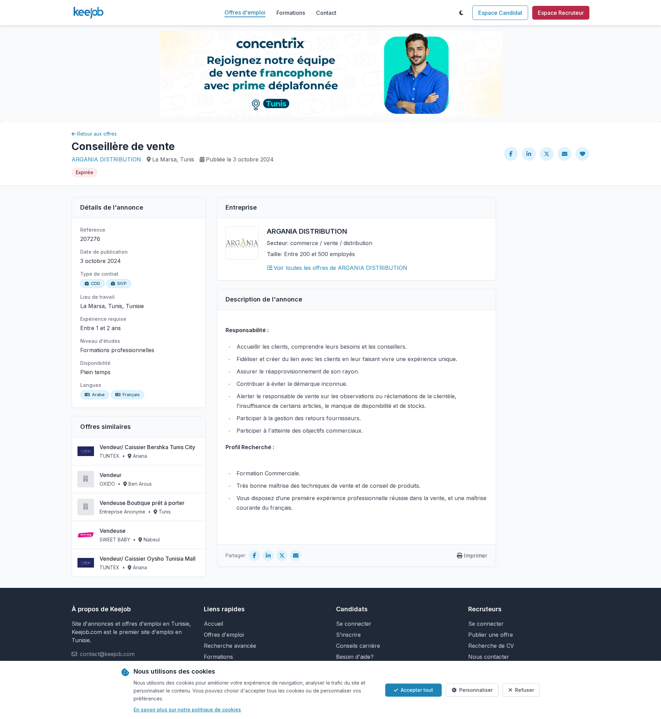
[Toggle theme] (461, 12)
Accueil (213, 623)
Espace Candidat (500, 12)
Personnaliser (476, 690)
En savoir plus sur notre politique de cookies (187, 709)
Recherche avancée (230, 645)
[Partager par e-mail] (564, 154)
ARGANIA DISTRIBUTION (106, 159)
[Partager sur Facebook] (511, 154)
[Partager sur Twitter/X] (547, 154)
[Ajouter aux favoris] (582, 154)
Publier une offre (490, 634)
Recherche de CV (491, 645)
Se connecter (353, 623)
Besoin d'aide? (355, 656)
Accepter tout (417, 690)
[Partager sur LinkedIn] (529, 154)
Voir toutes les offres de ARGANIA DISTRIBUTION (340, 267)
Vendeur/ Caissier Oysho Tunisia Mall (147, 558)
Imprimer (475, 555)
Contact (326, 12)
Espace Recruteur (561, 12)
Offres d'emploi (244, 12)
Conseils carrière (358, 645)
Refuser (524, 690)
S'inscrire (348, 634)
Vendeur (110, 475)
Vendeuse (112, 530)
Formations (290, 12)
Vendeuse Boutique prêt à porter (142, 502)
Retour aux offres (97, 134)
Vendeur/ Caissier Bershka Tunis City (147, 447)
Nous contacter (488, 656)
